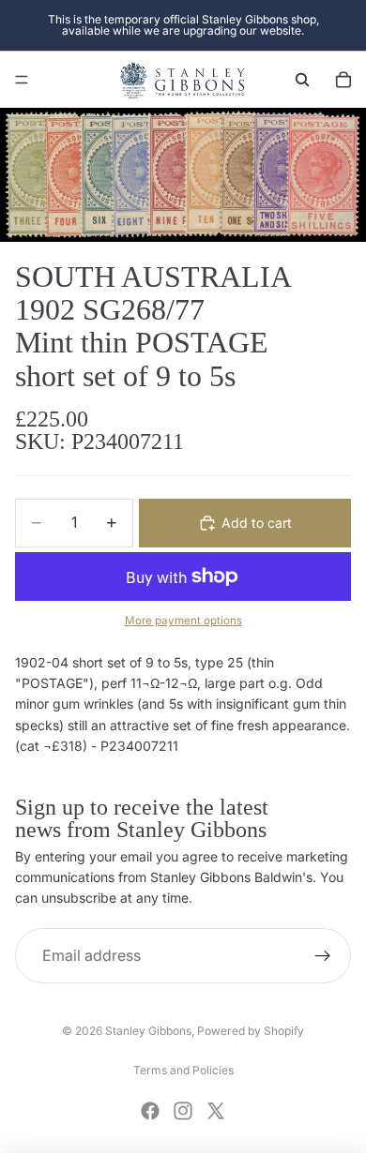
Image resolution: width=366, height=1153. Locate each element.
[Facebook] (150, 1111)
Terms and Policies (183, 1070)
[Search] (302, 79)
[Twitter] (216, 1111)
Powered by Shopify (250, 1031)
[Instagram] (183, 1111)
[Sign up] (323, 956)
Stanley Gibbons (148, 1031)
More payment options (183, 620)
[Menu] (21, 79)
